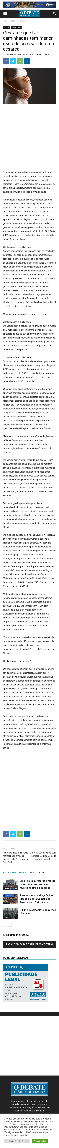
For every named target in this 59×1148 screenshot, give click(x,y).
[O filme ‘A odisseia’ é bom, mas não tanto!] (10, 913)
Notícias (13, 21)
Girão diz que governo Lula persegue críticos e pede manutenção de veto (42, 855)
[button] (55, 14)
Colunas (7, 917)
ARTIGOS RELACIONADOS (14, 873)
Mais (19, 27)
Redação (11, 54)
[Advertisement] (29, 137)
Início (5, 21)
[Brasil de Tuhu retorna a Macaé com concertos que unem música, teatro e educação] (10, 884)
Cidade (6, 888)
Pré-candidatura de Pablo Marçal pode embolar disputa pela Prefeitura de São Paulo (15, 857)
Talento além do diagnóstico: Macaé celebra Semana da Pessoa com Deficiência (36, 899)
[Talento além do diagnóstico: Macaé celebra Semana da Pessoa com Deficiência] (10, 899)
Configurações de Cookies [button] (17, 1141)
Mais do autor (36, 873)
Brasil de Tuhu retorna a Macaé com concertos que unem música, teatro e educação (38, 884)
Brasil (22, 21)
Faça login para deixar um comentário (29, 944)
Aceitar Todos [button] (40, 1141)
